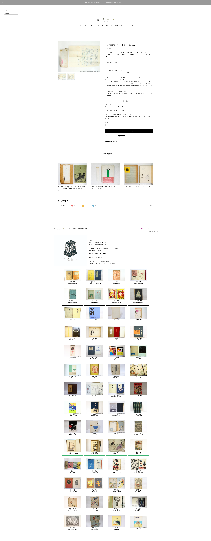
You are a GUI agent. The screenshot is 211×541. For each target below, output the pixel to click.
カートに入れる (129, 131)
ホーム (80, 25)
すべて (63, 205)
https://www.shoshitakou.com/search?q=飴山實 (118, 72)
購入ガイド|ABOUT (90, 25)
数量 (107, 122)
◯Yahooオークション (94, 261)
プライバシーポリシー (72, 228)
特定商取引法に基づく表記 (84, 228)
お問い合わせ (118, 25)
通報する (115, 141)
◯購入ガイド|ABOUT (109, 263)
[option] (79, 56)
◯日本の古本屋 (105, 261)
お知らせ (100, 25)
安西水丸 (138, 528)
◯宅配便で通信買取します (96, 263)
